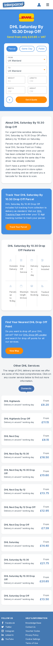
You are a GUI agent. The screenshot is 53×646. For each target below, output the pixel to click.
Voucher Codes (33, 631)
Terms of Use (32, 643)
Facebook (10, 623)
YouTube (9, 639)
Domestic (26, 388)
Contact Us (31, 627)
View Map (14, 351)
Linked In (9, 635)
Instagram (9, 631)
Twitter (8, 627)
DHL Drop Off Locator (35, 334)
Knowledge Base (33, 623)
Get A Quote (31, 100)
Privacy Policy (32, 635)
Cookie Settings (33, 639)
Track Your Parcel (18, 227)
